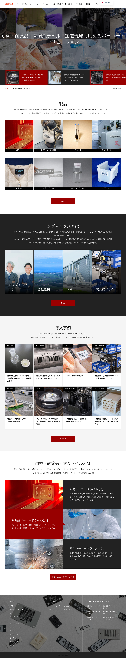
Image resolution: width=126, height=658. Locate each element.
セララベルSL (14, 641)
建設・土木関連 (40, 345)
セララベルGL (14, 634)
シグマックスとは (42, 4)
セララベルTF (14, 631)
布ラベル (12, 620)
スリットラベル (15, 624)
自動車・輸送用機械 (99, 345)
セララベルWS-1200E (17, 609)
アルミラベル (14, 616)
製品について (68, 609)
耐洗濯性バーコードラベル (93, 618)
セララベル (13, 645)
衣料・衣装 (68, 345)
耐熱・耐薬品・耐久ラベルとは (62, 4)
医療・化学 (10, 345)
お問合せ (89, 4)
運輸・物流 (10, 389)
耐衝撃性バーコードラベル (109, 612)
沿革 (50, 609)
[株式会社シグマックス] (9, 4)
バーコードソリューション (24, 4)
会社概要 (67, 606)
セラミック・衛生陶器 (100, 389)
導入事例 (79, 4)
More (63, 303)
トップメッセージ (54, 606)
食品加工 (39, 389)
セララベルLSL (14, 638)
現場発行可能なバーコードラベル (109, 618)
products (63, 201)
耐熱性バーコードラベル (93, 607)
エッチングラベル (15, 627)
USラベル (13, 606)
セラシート (13, 613)
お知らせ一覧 (117, 88)
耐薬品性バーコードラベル (109, 607)
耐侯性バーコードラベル (93, 612)
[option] (21, 77)
